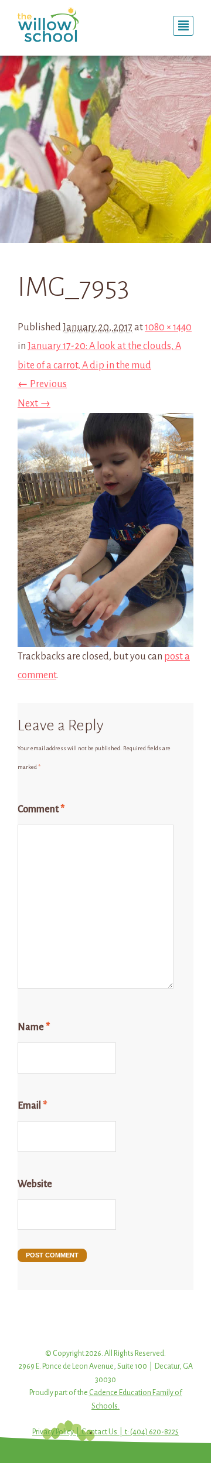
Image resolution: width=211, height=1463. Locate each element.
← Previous (42, 384)
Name (34, 1027)
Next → (34, 403)
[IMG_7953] (105, 638)
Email (32, 1105)
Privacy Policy (53, 1432)
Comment (41, 809)
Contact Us (99, 1432)
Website (35, 1184)
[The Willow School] (57, 24)
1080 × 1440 (168, 327)
